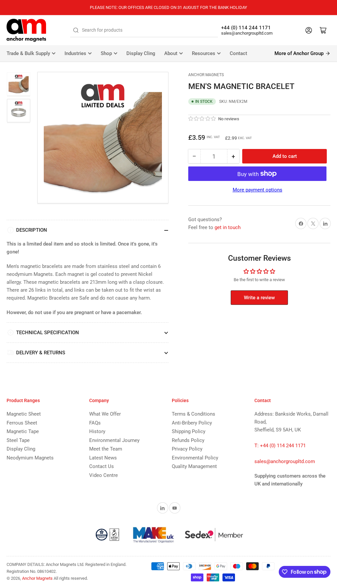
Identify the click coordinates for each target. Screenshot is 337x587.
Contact (238, 53)
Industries (75, 53)
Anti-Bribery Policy (192, 423)
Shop (106, 53)
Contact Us (101, 466)
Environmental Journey (114, 440)
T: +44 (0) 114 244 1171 (280, 446)
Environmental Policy (195, 458)
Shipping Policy (188, 431)
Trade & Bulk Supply (28, 53)
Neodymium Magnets (30, 458)
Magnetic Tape (23, 431)
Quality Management (194, 466)
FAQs (95, 423)
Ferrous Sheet (22, 423)
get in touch (228, 227)
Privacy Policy (187, 449)
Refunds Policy (188, 440)
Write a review (259, 298)
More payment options (257, 190)
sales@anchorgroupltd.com (246, 33)
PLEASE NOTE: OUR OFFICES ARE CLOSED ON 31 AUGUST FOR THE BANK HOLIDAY (168, 7)
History (97, 431)
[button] (202, 118)
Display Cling (140, 53)
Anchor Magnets (206, 75)
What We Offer (105, 414)
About (170, 53)
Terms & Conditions (193, 414)
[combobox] (144, 30)
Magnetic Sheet (24, 414)
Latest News (103, 458)
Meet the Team (105, 449)
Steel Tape (18, 440)
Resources (203, 53)
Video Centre (103, 475)
